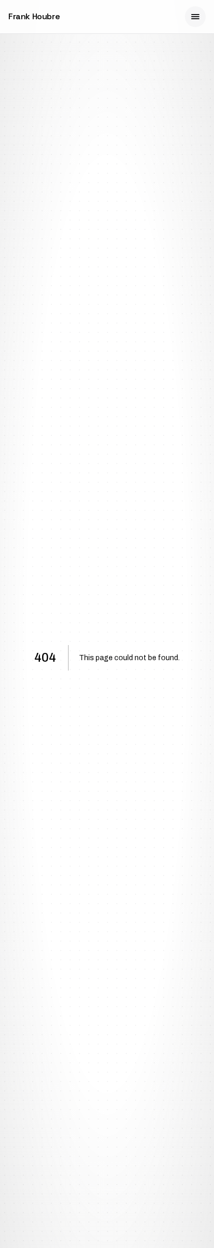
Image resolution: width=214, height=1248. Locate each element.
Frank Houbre (34, 16)
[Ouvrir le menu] (195, 16)
